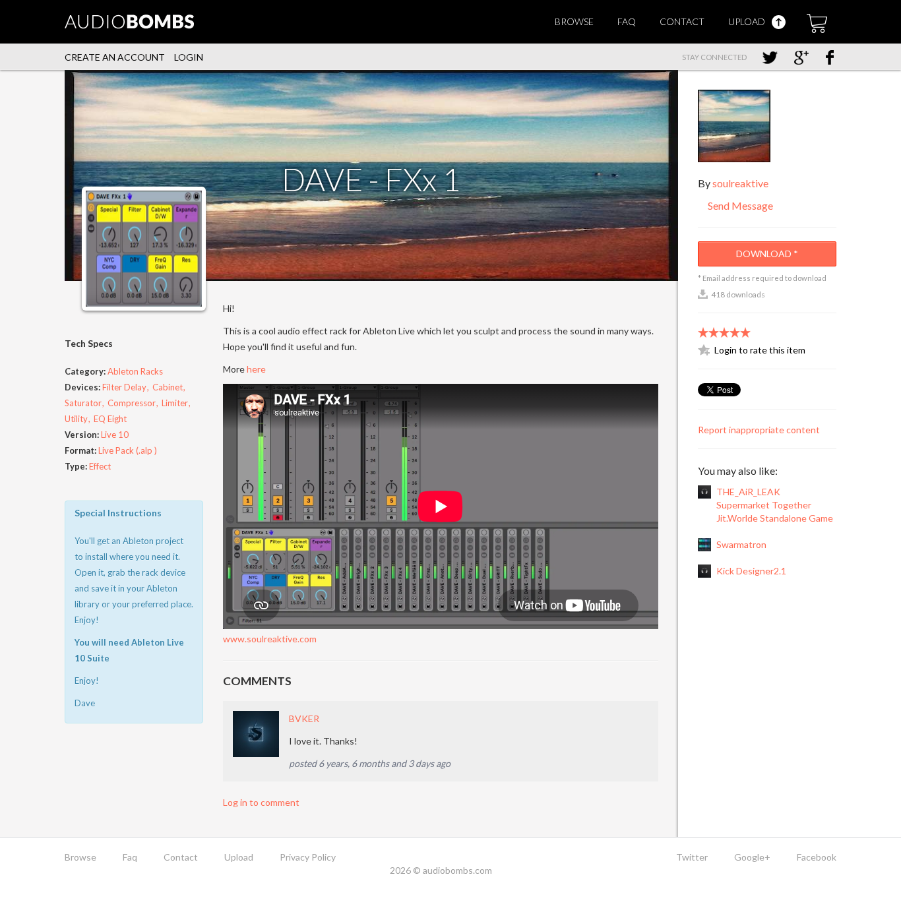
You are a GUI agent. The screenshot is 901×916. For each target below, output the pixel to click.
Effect (100, 466)
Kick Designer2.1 (751, 570)
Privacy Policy (308, 857)
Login (188, 57)
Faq (626, 21)
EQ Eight (110, 418)
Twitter (692, 857)
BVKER (304, 718)
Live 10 (115, 434)
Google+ (752, 857)
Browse (574, 21)
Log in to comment (261, 802)
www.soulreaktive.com (270, 638)
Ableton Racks (135, 371)
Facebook (816, 857)
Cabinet (167, 387)
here (256, 369)
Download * (767, 253)
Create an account (115, 57)
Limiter (175, 403)
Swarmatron (741, 544)
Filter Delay (124, 387)
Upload (747, 21)
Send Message (739, 205)
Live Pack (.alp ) (127, 450)
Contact (682, 21)
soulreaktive (740, 183)
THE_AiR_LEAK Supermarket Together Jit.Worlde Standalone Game (774, 505)
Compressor (132, 403)
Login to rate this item (759, 349)
